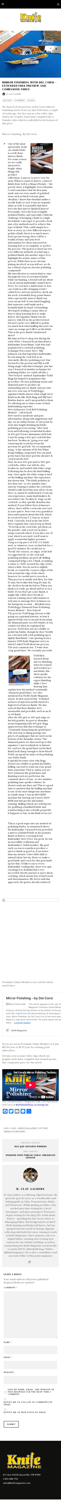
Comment (10, 1288)
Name (8, 1342)
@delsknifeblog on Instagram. (32, 1104)
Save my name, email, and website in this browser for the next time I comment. (31, 1392)
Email (8, 1357)
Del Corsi (7, 100)
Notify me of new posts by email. (25, 1412)
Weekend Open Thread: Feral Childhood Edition (30, 1156)
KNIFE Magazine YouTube (33, 1128)
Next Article (31, 1151)
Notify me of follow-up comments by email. (28, 1403)
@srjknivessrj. (43, 604)
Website (9, 1372)
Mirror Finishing (15, 1132)
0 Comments (20, 100)
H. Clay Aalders (13, 94)
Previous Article (30, 1143)
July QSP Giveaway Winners (30, 1146)
